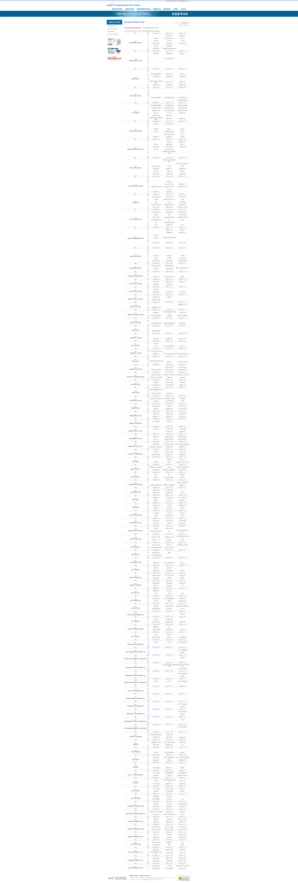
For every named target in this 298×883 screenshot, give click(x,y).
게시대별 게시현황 (111, 28)
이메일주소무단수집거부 (145, 875)
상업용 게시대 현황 (117, 9)
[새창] (184, 876)
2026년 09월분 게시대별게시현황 (150, 27)
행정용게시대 (156, 9)
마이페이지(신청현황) (112, 34)
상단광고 (175, 9)
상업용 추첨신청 (129, 9)
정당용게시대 (167, 9)
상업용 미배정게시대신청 (143, 9)
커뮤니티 (183, 9)
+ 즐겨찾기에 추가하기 (171, 1)
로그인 (178, 1)
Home (187, 1)
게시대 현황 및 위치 (112, 26)
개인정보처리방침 (134, 875)
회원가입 (183, 1)
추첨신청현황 (110, 31)
